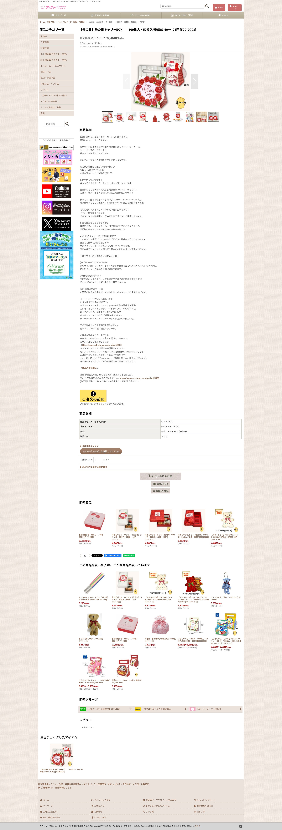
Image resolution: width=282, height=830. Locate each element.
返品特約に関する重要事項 (94, 467)
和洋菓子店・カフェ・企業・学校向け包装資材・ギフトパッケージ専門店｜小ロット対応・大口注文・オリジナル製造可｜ (94, 784)
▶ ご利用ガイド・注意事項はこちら (55, 787)
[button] (126, 81)
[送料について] (93, 396)
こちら (101, 404)
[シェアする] (85, 555)
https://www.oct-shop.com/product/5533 (102, 345)
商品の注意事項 (89, 368)
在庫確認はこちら (90, 446)
